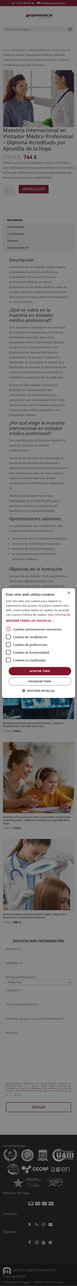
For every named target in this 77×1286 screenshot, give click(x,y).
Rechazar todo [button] (39, 681)
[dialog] (38, 643)
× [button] (68, 592)
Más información (59, 615)
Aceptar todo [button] (40, 671)
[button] (38, 621)
